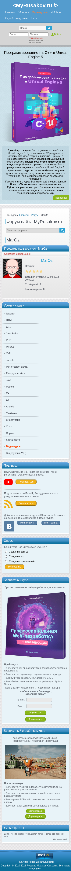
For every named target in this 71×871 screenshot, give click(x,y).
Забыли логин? (36, 42)
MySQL (10, 346)
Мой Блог (56, 12)
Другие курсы (35, 719)
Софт (9, 426)
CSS (8, 326)
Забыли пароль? (35, 40)
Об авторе (23, 12)
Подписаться (26, 481)
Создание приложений (21, 561)
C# (7, 393)
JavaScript (12, 333)
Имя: (20, 706)
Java (8, 380)
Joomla (10, 360)
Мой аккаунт (27, 522)
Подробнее (61, 197)
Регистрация (35, 38)
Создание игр (16, 556)
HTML (9, 320)
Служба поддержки (16, 18)
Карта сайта (13, 439)
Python (10, 386)
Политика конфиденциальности (35, 861)
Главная (10, 12)
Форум (10, 433)
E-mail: (21, 699)
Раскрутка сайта (15, 373)
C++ (8, 400)
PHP (8, 340)
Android (10, 406)
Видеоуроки (13, 419)
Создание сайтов (18, 551)
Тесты (33, 18)
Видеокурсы (40, 12)
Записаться (35, 811)
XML (8, 353)
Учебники (11, 413)
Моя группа (50, 522)
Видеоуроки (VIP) (16, 453)
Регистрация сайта (16, 366)
